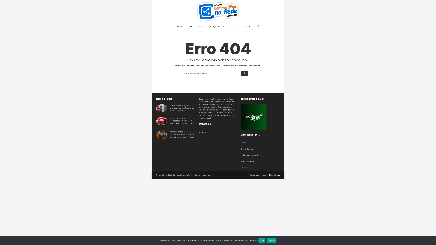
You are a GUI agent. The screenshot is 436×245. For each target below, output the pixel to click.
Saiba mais (271, 240)
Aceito (262, 240)
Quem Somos (247, 149)
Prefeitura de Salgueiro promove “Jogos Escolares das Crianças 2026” (182, 108)
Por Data (248, 26)
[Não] (433, 240)
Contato (245, 167)
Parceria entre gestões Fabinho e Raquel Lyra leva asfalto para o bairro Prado (182, 134)
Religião (200, 26)
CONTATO (234, 26)
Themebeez (274, 175)
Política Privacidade (250, 155)
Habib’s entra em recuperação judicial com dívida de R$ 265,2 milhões (181, 121)
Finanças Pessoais (217, 26)
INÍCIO (179, 26)
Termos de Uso (248, 161)
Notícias (202, 132)
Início (243, 142)
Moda (189, 26)
